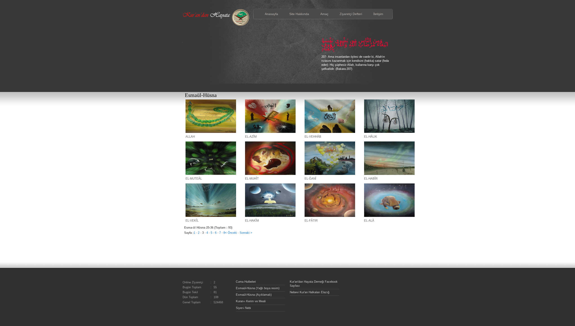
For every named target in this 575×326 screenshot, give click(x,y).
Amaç (324, 14)
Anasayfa (271, 14)
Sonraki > (246, 232)
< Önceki (231, 232)
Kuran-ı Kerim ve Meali (251, 301)
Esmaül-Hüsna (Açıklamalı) (254, 294)
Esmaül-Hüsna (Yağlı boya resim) (257, 288)
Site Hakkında (299, 14)
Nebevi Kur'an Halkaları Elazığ (309, 292)
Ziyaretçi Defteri (351, 14)
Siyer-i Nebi (243, 308)
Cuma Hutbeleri (246, 281)
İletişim (378, 14)
